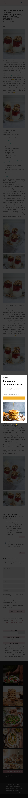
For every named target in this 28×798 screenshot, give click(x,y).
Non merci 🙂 (14, 424)
